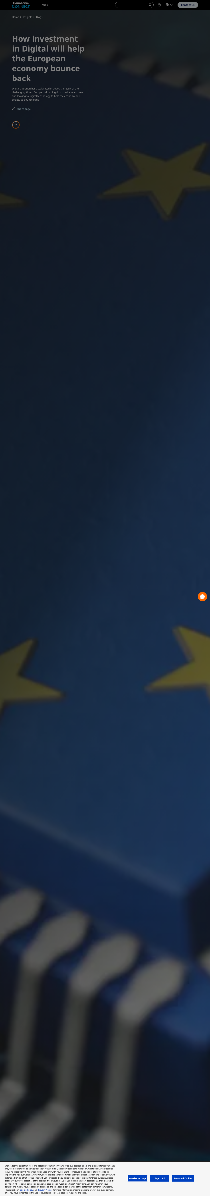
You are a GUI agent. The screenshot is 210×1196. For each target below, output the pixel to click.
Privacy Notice (45, 1189)
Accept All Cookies (183, 1178)
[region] (105, 1178)
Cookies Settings (137, 1178)
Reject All (160, 1178)
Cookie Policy (26, 1189)
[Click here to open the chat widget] (202, 596)
